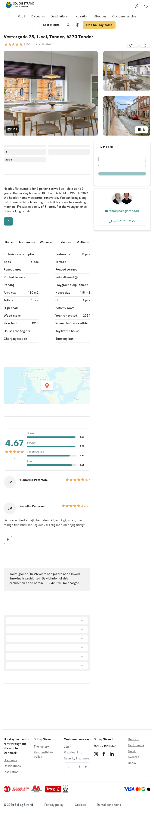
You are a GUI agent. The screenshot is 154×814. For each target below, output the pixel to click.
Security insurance (76, 758)
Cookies (80, 805)
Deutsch (133, 739)
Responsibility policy (43, 754)
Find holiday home (99, 25)
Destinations (59, 16)
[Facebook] (103, 754)
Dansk (132, 763)
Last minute (51, 25)
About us (100, 16)
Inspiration (81, 16)
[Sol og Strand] (20, 5)
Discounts (38, 16)
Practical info (73, 752)
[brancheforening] (17, 792)
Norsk (132, 751)
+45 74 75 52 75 (124, 221)
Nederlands (136, 745)
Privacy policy (53, 805)
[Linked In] (112, 754)
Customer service (124, 16)
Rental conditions (109, 805)
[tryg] (54, 792)
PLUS (21, 16)
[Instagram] (96, 754)
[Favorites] (146, 6)
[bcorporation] (66, 792)
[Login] (137, 6)
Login (67, 747)
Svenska (133, 757)
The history (41, 747)
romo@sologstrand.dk (124, 211)
